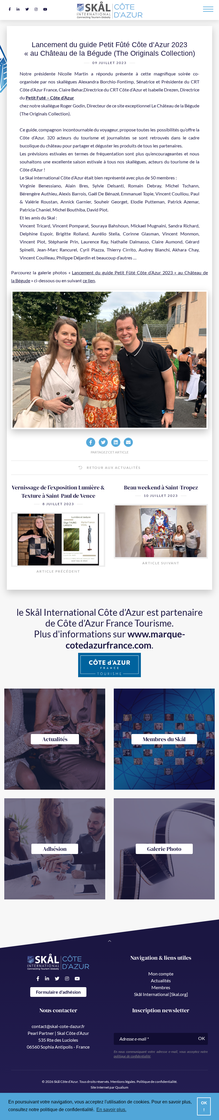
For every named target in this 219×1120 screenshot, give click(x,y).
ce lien (89, 280)
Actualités (161, 980)
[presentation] (32, 360)
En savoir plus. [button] (111, 1109)
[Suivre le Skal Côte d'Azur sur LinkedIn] (18, 9)
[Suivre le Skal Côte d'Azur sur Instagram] (36, 9)
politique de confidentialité (132, 1056)
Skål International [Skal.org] (161, 994)
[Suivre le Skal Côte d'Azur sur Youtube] (45, 9)
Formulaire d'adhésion (58, 992)
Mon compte (160, 973)
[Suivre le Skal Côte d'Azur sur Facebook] (10, 9)
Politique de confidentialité (157, 1081)
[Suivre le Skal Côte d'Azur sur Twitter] (27, 9)
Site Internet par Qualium (109, 1087)
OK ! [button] (204, 1106)
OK (201, 1038)
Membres (160, 987)
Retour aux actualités (113, 467)
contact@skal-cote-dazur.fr (58, 1026)
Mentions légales (122, 1081)
